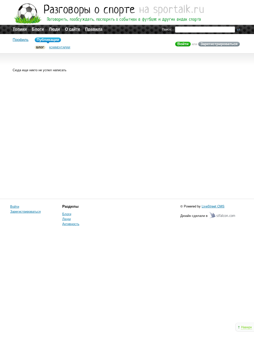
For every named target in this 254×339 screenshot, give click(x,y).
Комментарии (59, 47)
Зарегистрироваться (219, 44)
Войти (183, 44)
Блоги (38, 29)
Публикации (48, 39)
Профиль (21, 39)
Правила (93, 29)
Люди (54, 29)
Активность (70, 223)
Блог (40, 47)
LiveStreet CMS (213, 206)
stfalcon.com (222, 215)
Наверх (246, 327)
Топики (20, 29)
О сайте (72, 29)
